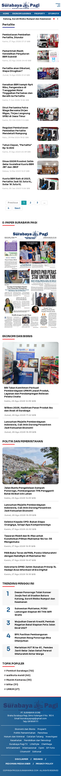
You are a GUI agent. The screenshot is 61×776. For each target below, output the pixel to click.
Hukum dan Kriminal (14, 736)
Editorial (36, 751)
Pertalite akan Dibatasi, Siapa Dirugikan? (16, 70)
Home (6, 13)
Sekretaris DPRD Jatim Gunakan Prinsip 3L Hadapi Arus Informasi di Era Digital (30, 568)
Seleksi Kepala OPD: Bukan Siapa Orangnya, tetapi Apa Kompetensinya (27, 523)
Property (39, 13)
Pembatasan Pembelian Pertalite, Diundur (16, 36)
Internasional (29, 747)
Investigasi (51, 736)
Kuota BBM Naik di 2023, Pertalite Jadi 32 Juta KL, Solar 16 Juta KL (17, 181)
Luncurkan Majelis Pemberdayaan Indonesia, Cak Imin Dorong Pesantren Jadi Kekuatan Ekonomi (27, 424)
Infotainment (13, 747)
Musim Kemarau (19, 679)
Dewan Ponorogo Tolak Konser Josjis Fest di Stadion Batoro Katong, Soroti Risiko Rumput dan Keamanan (35, 597)
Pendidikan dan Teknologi (37, 740)
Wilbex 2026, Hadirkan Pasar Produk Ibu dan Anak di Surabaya (28, 409)
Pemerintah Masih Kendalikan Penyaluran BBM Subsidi (15, 54)
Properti (41, 729)
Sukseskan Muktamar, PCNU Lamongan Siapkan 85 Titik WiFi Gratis (33, 611)
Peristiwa (42, 732)
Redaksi (38, 759)
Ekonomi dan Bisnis (25, 729)
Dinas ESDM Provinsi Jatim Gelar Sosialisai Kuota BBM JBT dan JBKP (18, 164)
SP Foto (50, 747)
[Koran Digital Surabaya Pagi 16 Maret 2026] (30, 279)
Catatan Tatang (35, 736)
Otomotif (53, 13)
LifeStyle (34, 744)
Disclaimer (21, 759)
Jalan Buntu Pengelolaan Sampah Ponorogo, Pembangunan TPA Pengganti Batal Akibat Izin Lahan (29, 490)
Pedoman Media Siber (18, 763)
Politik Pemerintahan (24, 732)
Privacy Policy (44, 763)
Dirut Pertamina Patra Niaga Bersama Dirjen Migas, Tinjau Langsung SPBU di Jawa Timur (16, 112)
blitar (12, 684)
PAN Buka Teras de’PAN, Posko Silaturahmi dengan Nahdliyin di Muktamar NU (30, 554)
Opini (41, 747)
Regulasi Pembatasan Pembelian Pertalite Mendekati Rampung (15, 130)
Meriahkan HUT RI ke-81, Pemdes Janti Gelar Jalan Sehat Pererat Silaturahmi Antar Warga (34, 650)
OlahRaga (46, 744)
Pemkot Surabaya (20, 670)
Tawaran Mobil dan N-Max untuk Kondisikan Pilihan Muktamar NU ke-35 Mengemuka (28, 538)
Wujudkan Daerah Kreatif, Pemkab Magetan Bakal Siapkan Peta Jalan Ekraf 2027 (35, 624)
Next (17, 208)
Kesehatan (16, 740)
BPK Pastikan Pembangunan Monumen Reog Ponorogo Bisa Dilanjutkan (33, 637)
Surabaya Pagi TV (18, 744)
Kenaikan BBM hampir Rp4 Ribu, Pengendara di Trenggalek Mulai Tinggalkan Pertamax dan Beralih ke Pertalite (17, 90)
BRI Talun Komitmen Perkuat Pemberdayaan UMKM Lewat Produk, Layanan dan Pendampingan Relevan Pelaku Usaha (26, 392)
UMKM (13, 689)
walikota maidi (18, 675)
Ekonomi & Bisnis (21, 13)
